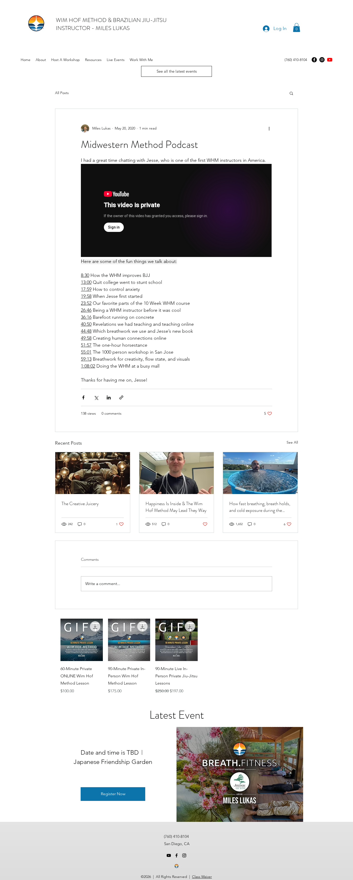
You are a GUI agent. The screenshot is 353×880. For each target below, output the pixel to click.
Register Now (113, 793)
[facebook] (176, 855)
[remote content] (176, 211)
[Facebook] (314, 59)
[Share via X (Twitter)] (96, 397)
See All (292, 442)
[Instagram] (322, 59)
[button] (296, 27)
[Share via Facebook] (83, 397)
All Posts (62, 92)
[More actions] (269, 128)
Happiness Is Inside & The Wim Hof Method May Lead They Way (175, 507)
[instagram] (184, 855)
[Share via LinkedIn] (108, 397)
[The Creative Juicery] (92, 473)
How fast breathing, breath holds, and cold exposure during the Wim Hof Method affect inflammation (259, 507)
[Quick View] (81, 640)
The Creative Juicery (80, 503)
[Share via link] (121, 397)
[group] (176, 656)
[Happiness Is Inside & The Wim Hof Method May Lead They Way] (176, 473)
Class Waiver (202, 876)
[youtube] (329, 59)
